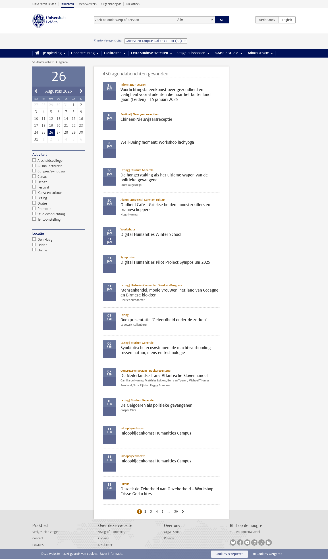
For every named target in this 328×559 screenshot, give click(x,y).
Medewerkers (88, 4)
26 (51, 132)
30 (81, 132)
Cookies (103, 538)
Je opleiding (52, 53)
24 (36, 132)
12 (51, 118)
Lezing (42, 198)
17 (36, 125)
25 (44, 132)
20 (58, 125)
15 (74, 118)
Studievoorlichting (51, 214)
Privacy (169, 538)
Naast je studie (226, 53)
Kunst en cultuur (49, 192)
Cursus (42, 176)
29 (74, 132)
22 (74, 125)
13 (58, 118)
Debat (42, 182)
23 (81, 125)
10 (36, 118)
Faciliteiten (113, 53)
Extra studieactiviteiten (149, 53)
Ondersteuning (83, 53)
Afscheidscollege (49, 160)
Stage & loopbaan (191, 53)
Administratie (258, 53)
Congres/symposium (52, 171)
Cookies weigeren (269, 554)
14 (66, 118)
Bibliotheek (133, 4)
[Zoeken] (222, 19)
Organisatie (171, 532)
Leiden (42, 245)
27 (58, 132)
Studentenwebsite (43, 62)
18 (44, 125)
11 (44, 118)
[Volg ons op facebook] (240, 542)
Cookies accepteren (229, 554)
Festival (43, 187)
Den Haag (44, 239)
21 (66, 125)
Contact (37, 538)
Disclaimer (105, 545)
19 (51, 125)
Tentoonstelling (48, 219)
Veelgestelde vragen (45, 532)
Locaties (38, 545)
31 (36, 139)
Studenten (67, 4)
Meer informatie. (111, 554)
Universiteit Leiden (44, 4)
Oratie (42, 203)
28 (66, 132)
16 (81, 118)
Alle (180, 20)
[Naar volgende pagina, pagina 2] (183, 511)
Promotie (44, 209)
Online (42, 250)
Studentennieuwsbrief (245, 532)
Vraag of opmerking (111, 532)
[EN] (287, 19)
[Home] (36, 53)
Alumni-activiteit (49, 166)
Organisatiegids (111, 4)
